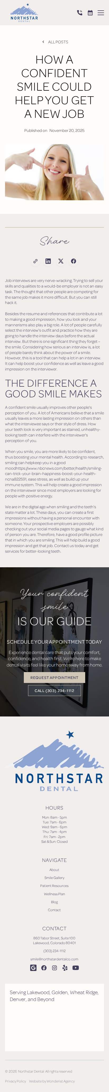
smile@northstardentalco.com (54, 959)
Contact (54, 909)
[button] (101, 13)
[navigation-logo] (21, 12)
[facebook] (44, 968)
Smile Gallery (54, 877)
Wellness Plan (54, 893)
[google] (33, 968)
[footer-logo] (54, 760)
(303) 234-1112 (54, 950)
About (54, 869)
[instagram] (54, 968)
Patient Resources (54, 885)
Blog (54, 901)
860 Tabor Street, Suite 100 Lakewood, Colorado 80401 (54, 940)
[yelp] (65, 968)
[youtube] (75, 968)
